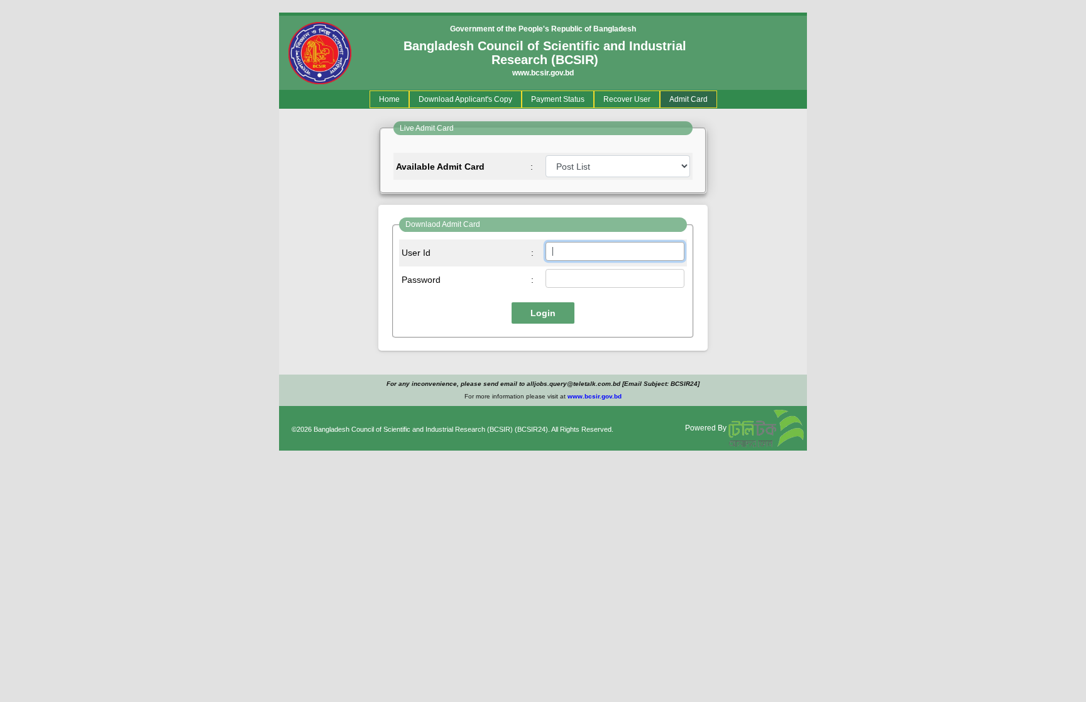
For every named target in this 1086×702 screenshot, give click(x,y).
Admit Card (688, 99)
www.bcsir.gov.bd (543, 73)
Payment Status (557, 99)
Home (392, 99)
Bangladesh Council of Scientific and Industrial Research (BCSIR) (413, 429)
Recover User (626, 99)
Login (543, 313)
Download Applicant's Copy (465, 99)
